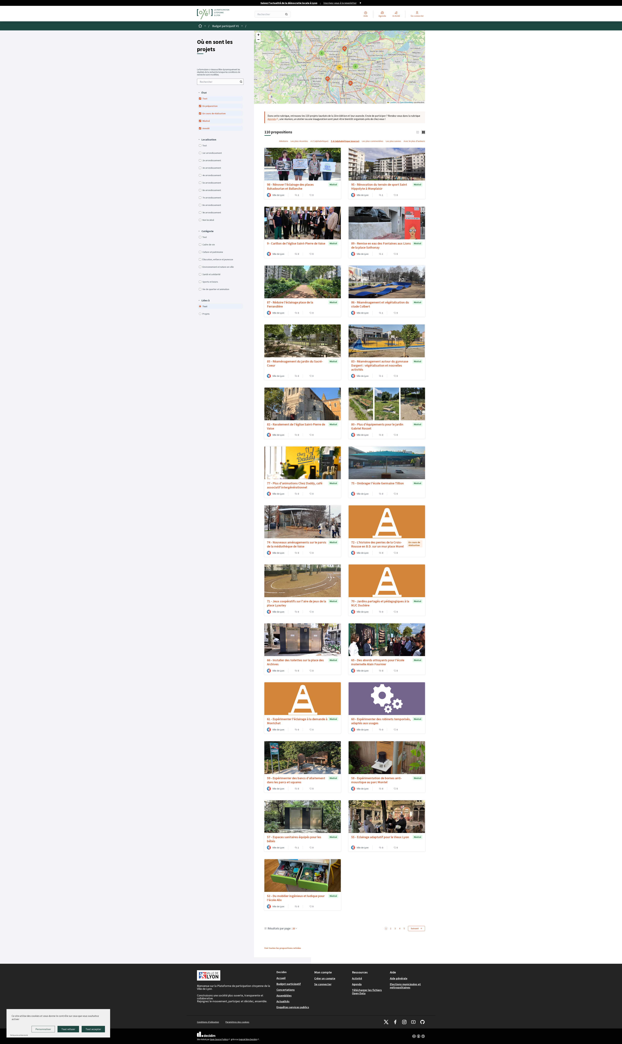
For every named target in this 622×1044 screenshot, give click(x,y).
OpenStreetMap (406, 102)
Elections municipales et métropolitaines (405, 985)
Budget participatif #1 (225, 26)
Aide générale (398, 978)
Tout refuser (68, 1029)
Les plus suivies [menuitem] (393, 141)
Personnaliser (43, 1029)
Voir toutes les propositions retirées (282, 948)
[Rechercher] (286, 14)
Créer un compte (324, 978)
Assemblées (284, 995)
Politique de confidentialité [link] (19, 1035)
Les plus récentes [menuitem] (299, 141)
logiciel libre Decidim (249, 1039)
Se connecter (322, 984)
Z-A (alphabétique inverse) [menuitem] (345, 141)
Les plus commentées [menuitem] (372, 141)
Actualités (282, 1001)
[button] (202, 92)
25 (293, 928)
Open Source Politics (220, 1039)
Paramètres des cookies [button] (237, 1022)
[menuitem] (220, 82)
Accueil (281, 978)
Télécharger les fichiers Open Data (367, 991)
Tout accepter (93, 1029)
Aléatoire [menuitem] (283, 141)
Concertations (285, 990)
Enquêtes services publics (292, 1007)
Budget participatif (288, 984)
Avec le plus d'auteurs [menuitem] (414, 141)
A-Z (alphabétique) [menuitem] (319, 141)
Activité (357, 978)
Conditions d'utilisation (208, 1022)
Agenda (273, 119)
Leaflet (393, 102)
